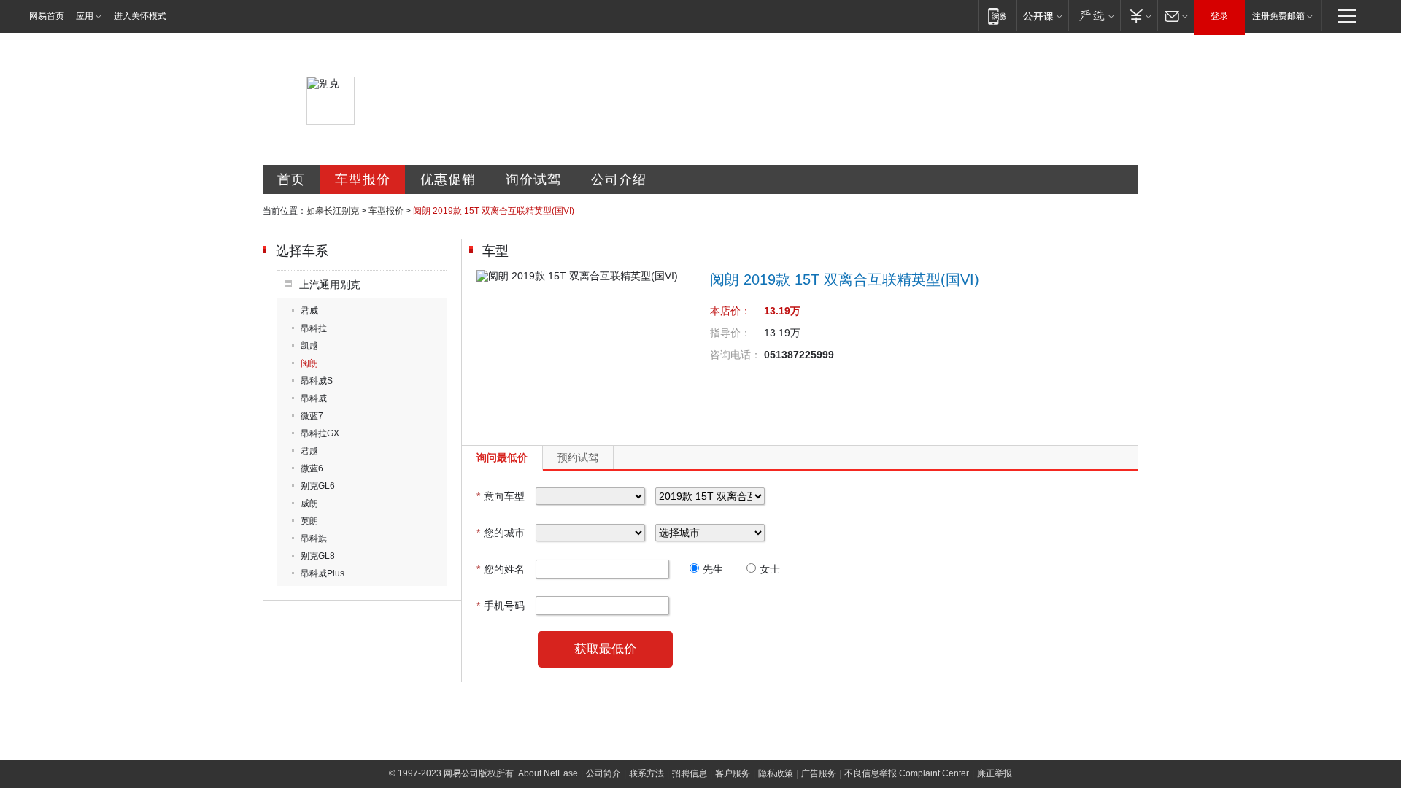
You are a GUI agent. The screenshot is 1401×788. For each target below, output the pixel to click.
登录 (1219, 16)
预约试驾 (577, 457)
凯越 (309, 346)
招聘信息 (689, 773)
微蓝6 (312, 468)
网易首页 (46, 16)
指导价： (730, 333)
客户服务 (732, 773)
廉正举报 (994, 773)
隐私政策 (775, 773)
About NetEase (548, 773)
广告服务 (818, 773)
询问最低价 (502, 457)
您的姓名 (500, 569)
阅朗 (309, 363)
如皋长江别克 (332, 211)
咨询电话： (735, 354)
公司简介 (603, 773)
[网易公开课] (1042, 15)
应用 (84, 16)
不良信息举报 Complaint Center (906, 773)
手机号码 (500, 605)
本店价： (730, 311)
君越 (309, 451)
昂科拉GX (320, 433)
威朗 (309, 503)
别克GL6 (318, 486)
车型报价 (362, 179)
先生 (713, 569)
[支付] (1138, 15)
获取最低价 (605, 649)
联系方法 (646, 773)
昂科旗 (314, 538)
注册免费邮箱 (1278, 16)
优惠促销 (448, 179)
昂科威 (314, 398)
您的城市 (500, 532)
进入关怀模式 (140, 16)
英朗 (309, 521)
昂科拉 (314, 328)
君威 (309, 311)
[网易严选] (1094, 15)
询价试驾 (533, 179)
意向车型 (500, 496)
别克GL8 (318, 556)
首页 (291, 179)
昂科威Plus (322, 573)
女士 (770, 569)
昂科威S (317, 381)
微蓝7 (312, 416)
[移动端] (997, 15)
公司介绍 (619, 179)
